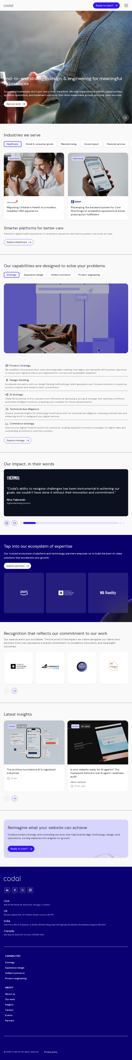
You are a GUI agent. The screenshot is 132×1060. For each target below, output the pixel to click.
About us (10, 994)
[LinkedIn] (7, 890)
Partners (9, 1020)
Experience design (33, 274)
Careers (9, 1009)
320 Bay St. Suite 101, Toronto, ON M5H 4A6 (24, 934)
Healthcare (12, 144)
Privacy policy (50, 1052)
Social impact (91, 144)
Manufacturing (68, 144)
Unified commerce (61, 274)
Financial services (116, 144)
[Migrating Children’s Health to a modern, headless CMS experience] (34, 174)
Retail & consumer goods (39, 144)
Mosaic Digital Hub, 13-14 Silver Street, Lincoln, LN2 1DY (29, 914)
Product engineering (89, 274)
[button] (21, 523)
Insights (9, 1004)
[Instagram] (30, 890)
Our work (10, 999)
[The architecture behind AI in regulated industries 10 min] (34, 742)
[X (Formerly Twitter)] (22, 890)
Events (9, 1015)
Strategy (11, 274)
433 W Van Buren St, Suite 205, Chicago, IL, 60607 (27, 904)
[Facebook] (15, 890)
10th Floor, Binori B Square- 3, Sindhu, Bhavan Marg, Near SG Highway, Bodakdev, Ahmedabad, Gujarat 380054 (55, 924)
